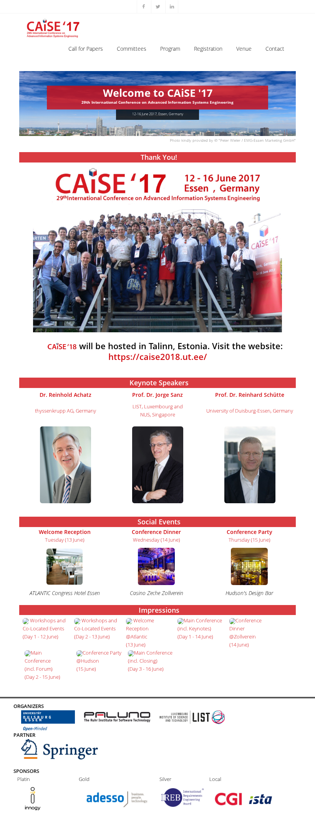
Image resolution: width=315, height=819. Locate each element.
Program (170, 48)
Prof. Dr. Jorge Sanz (157, 394)
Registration (208, 48)
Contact (274, 48)
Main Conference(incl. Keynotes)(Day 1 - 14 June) (199, 628)
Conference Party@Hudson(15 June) (98, 660)
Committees (131, 48)
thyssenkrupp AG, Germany (65, 410)
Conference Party (249, 532)
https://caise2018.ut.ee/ (157, 356)
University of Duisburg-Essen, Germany (249, 410)
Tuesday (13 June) (65, 539)
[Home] (54, 23)
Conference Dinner (156, 532)
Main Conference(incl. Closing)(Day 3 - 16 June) (150, 660)
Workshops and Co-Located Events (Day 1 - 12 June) (44, 628)
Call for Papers (85, 48)
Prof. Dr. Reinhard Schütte (249, 394)
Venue (244, 48)
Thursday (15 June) (249, 539)
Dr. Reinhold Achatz (65, 394)
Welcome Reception (65, 532)
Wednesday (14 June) (156, 539)
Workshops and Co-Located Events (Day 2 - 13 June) (95, 628)
